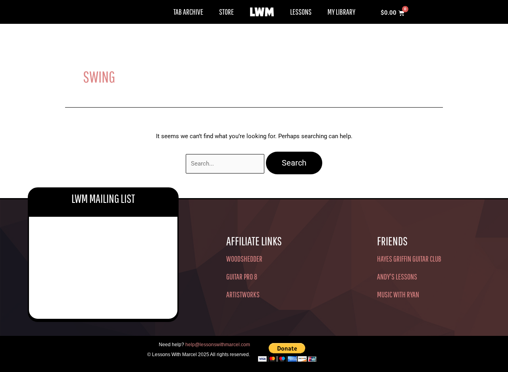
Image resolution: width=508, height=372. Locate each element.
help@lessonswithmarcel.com (217, 344)
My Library (341, 11)
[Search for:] (226, 163)
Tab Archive (188, 11)
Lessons (301, 11)
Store (226, 11)
